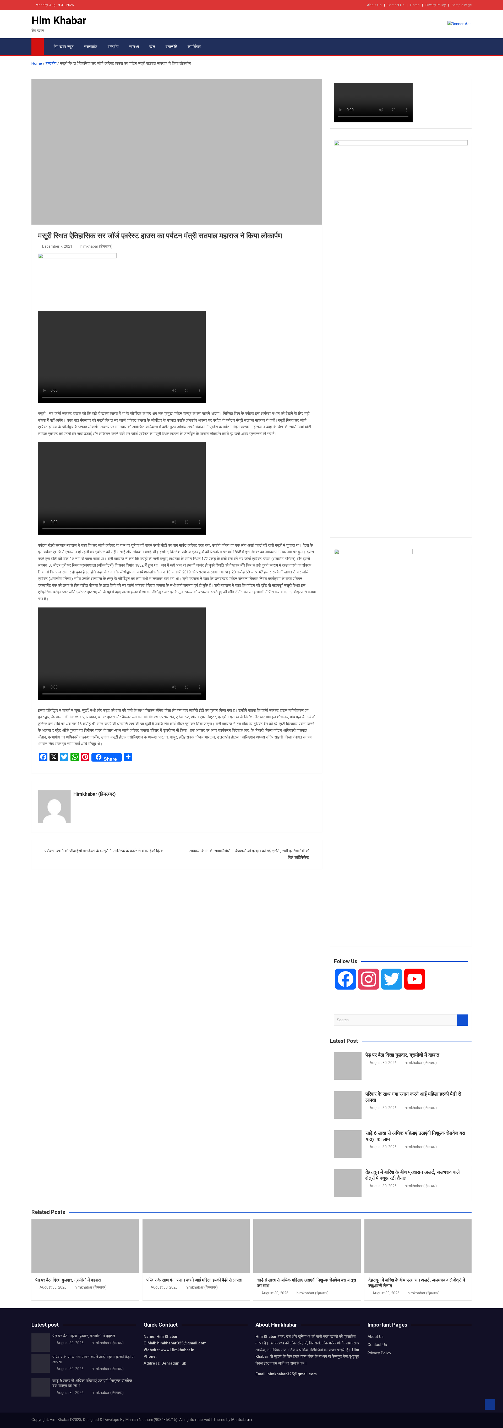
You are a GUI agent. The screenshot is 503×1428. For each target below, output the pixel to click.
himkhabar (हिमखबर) (96, 246)
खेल (152, 46)
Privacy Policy (435, 5)
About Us (374, 5)
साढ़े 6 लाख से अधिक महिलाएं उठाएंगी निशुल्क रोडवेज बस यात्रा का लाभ (415, 1136)
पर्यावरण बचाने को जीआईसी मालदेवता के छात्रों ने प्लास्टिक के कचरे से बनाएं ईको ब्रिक (104, 851)
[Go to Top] (490, 1404)
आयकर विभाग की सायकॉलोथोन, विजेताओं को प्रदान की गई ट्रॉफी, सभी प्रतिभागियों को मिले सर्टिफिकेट (249, 854)
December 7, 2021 (57, 246)
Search (462, 1020)
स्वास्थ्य (134, 46)
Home (414, 5)
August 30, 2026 (383, 1063)
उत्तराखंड (90, 46)
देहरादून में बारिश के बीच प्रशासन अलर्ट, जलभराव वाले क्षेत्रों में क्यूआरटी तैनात (412, 1175)
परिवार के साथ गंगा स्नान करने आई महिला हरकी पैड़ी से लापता (413, 1097)
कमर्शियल (194, 46)
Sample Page (462, 5)
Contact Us (395, 5)
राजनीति (171, 46)
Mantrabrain (241, 1419)
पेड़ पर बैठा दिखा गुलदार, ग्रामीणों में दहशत (402, 1055)
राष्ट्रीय (113, 46)
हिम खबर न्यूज (64, 46)
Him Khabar (58, 20)
